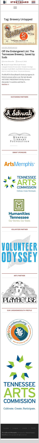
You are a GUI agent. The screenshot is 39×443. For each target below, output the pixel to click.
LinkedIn (24, 428)
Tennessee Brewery (24, 71)
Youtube (33, 428)
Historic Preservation (9, 47)
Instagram (15, 428)
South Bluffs (11, 69)
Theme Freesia (29, 432)
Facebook (6, 428)
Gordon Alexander (8, 61)
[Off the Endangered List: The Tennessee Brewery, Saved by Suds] (19, 34)
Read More (8, 84)
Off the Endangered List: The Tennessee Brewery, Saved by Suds (18, 54)
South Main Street (12, 71)
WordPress (5, 435)
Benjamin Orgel (8, 64)
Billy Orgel (17, 64)
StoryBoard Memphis (9, 432)
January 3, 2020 (22, 61)
